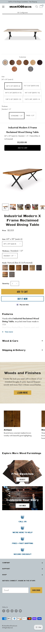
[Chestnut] (25, 267)
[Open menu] (3, 7)
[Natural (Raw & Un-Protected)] (5, 267)
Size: (12, 239)
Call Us (22, 522)
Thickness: (12, 251)
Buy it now (22, 298)
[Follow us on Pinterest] (16, 610)
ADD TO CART (22, 148)
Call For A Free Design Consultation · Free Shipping (22, 2)
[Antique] (12, 267)
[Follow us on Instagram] (12, 610)
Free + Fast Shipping (22, 543)
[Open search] (36, 6)
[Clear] (32, 267)
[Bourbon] (18, 267)
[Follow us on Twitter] (7, 610)
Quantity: (5, 283)
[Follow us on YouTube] (20, 610)
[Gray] (12, 274)
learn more (22, 392)
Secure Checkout (22, 554)
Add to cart (22, 291)
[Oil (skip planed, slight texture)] (5, 274)
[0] (41, 6)
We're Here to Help (23, 532)
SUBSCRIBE (36, 590)
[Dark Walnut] (39, 267)
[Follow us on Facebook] (3, 610)
